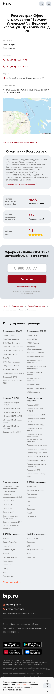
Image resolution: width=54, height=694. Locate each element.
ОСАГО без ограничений (13, 347)
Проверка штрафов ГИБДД (11, 403)
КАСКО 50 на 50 (33, 384)
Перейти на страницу (20, 184)
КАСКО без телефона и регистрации (36, 367)
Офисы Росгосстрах (36, 306)
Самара (6, 568)
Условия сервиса (11, 631)
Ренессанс (31, 517)
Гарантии (14, 624)
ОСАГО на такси (10, 354)
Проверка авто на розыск (34, 429)
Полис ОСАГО (9, 335)
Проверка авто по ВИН (36, 415)
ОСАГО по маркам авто (13, 350)
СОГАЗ (30, 501)
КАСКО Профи (33, 343)
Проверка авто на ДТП (36, 425)
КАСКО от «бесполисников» (34, 348)
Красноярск (8, 561)
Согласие (31, 509)
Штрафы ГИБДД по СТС (13, 408)
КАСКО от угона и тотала (34, 373)
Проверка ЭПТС (33, 470)
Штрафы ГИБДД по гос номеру (12, 421)
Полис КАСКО (32, 335)
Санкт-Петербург (10, 542)
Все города (8, 576)
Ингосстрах (32, 498)
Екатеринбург (9, 550)
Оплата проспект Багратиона (10, 517)
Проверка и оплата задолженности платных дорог (11, 488)
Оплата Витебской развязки (11, 527)
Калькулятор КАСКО (35, 353)
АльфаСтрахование (35, 490)
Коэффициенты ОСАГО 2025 (12, 382)
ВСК (28, 505)
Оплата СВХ (8, 504)
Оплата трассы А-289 (12, 522)
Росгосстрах (17, 306)
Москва (6, 538)
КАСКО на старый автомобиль (34, 361)
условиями (23, 684)
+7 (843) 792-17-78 (17, 59)
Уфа (4, 572)
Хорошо (47, 685)
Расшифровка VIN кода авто (36, 475)
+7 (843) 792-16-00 (17, 66)
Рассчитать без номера (27, 286)
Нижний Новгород (11, 557)
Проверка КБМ (33, 405)
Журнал (35, 624)
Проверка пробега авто (37, 452)
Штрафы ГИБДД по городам (11, 427)
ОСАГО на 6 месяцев (11, 343)
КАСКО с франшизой (35, 356)
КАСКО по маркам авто (36, 388)
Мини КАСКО (32, 339)
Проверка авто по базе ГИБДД (36, 410)
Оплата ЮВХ (8, 508)
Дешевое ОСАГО (10, 377)
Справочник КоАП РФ (12, 432)
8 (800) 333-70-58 (15, 609)
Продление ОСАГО (11, 366)
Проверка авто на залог (37, 449)
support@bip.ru (13, 604)
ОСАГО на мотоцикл (11, 362)
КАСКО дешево (33, 392)
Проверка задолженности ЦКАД (12, 496)
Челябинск (7, 565)
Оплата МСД (8, 501)
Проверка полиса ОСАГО (13, 373)
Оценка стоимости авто (37, 456)
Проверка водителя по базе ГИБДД (36, 465)
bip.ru (5, 306)
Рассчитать (27, 279)
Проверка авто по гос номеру (36, 419)
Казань (6, 553)
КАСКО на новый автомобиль (34, 379)
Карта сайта (8, 628)
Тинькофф (31, 486)
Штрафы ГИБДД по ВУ (12, 412)
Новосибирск (8, 546)
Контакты (25, 624)
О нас (5, 624)
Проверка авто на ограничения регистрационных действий (34, 437)
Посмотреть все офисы (18, 142)
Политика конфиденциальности (31, 628)
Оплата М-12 (8, 512)
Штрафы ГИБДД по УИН (13, 416)
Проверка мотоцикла (36, 460)
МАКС (29, 513)
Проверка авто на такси (37, 445)
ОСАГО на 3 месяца (11, 339)
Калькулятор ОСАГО (11, 369)
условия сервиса (27, 293)
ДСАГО (6, 358)
